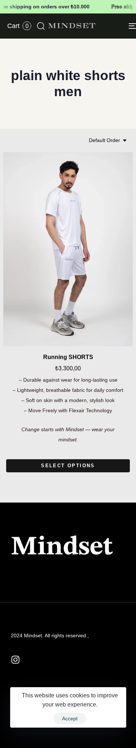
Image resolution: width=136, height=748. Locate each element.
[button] (41, 26)
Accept (70, 718)
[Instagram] (15, 659)
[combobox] (108, 140)
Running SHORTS (68, 357)
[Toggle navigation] (115, 26)
